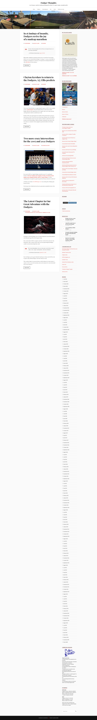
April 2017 (65, 437)
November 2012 (66, 557)
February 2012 (65, 579)
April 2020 (65, 360)
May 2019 (65, 387)
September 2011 (66, 591)
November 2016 (66, 444)
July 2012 (65, 567)
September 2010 (66, 620)
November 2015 (66, 473)
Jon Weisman (27, 43)
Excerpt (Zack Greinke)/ (69, 172)
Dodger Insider (64, 254)
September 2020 (66, 351)
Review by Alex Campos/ (69, 141)
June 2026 (65, 279)
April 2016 (65, 461)
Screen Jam (64, 264)
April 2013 (65, 548)
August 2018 (65, 408)
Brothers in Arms (61, 9)
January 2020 (65, 368)
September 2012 (66, 562)
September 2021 (66, 329)
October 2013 (65, 533)
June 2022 (65, 322)
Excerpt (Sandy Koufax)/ (68, 143)
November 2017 (66, 428)
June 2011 (65, 598)
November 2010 (66, 615)
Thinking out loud (46, 212)
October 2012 (65, 560)
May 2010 (65, 630)
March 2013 (65, 550)
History (48, 145)
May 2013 (65, 545)
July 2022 (65, 319)
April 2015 (65, 490)
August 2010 (65, 622)
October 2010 (65, 618)
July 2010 (65, 625)
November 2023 (66, 288)
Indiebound (64, 116)
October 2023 (65, 291)
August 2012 (65, 565)
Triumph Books (65, 107)
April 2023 (65, 300)
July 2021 (65, 334)
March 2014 (65, 521)
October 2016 (65, 447)
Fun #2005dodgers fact (37, 181)
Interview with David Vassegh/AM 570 (69, 187)
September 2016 (66, 449)
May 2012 (65, 572)
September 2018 (66, 406)
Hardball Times (65, 259)
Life (50, 9)
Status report (39, 212)
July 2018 (65, 411)
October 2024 (65, 283)
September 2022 (66, 315)
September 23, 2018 (42, 252)
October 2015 (65, 476)
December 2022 (66, 307)
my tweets (28, 62)
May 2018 (65, 416)
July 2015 (65, 483)
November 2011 (66, 586)
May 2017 (65, 435)
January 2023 (65, 305)
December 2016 (66, 442)
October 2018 (65, 404)
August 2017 (65, 432)
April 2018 (65, 418)
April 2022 (65, 324)
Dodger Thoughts (48, 3)
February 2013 (65, 553)
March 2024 (65, 286)
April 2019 (65, 389)
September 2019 (66, 377)
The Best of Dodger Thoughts (67, 269)
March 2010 (65, 634)
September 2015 (66, 478)
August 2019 (65, 380)
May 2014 (65, 517)
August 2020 (65, 353)
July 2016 (65, 454)
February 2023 (65, 303)
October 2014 (65, 505)
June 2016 (65, 456)
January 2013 (65, 555)
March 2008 (65, 642)
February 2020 (65, 365)
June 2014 (65, 514)
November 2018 (66, 401)
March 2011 (65, 606)
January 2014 (65, 526)
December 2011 (66, 584)
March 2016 (65, 464)
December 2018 (66, 399)
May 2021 (65, 336)
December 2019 (66, 370)
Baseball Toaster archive (66, 252)
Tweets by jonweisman (66, 210)
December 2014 (66, 500)
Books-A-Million (65, 114)
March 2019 (65, 392)
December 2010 (66, 613)
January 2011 (65, 610)
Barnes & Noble (65, 111)
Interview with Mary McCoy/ (69, 149)
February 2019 (65, 394)
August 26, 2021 (36, 43)
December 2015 (66, 471)
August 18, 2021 (36, 145)
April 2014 (65, 519)
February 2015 (65, 495)
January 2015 (65, 497)
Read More (27, 65)
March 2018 (65, 420)
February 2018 (65, 423)
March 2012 (65, 577)
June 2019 (65, 384)
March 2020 (65, 363)
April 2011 (65, 603)
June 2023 (65, 295)
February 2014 (65, 524)
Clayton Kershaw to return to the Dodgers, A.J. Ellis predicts (39, 79)
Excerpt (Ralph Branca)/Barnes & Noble (69, 174)
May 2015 (65, 488)
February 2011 (65, 608)
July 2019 (65, 382)
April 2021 (65, 339)
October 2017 (65, 430)
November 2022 (66, 310)
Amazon (63, 109)
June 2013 (65, 543)
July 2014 (65, 512)
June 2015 (65, 485)
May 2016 (65, 459)
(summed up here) (30, 109)
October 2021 (65, 327)
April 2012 (65, 574)
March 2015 (65, 493)
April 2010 (65, 632)
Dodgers (38, 9)
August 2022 (65, 317)
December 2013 (66, 529)
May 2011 (65, 601)
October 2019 (65, 375)
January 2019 (65, 396)
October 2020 (65, 348)
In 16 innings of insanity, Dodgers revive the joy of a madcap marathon (36, 36)
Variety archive (64, 271)
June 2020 (65, 358)
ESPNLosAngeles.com (66, 257)
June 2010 (65, 627)
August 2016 (65, 452)
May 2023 (65, 298)
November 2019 (66, 372)
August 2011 (65, 594)
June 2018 (65, 413)
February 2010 (65, 637)
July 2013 (65, 541)
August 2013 (65, 538)
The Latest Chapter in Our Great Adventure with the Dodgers (37, 204)
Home (34, 9)
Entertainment (45, 9)
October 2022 (65, 312)
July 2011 (65, 596)
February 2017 (65, 440)
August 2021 (65, 331)
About (55, 9)
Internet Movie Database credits (68, 262)
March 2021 (65, 341)
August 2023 (65, 293)
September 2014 (66, 507)
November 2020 (66, 346)
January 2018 (65, 425)
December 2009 (66, 639)
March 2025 (65, 281)
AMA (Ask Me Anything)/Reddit (67, 155)
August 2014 (65, 509)
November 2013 (66, 531)
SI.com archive (64, 266)
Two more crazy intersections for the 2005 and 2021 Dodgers (39, 140)
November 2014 (66, 502)
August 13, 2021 (36, 211)
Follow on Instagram (73, 202)
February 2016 (65, 466)
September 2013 (66, 536)
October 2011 (65, 589)
